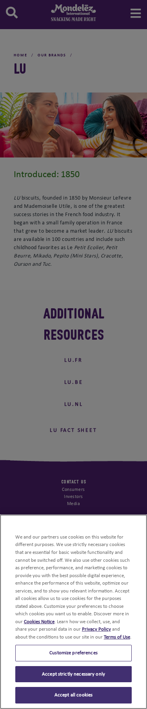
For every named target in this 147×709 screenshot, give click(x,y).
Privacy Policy (96, 629)
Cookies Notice (39, 621)
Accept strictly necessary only (73, 674)
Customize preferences (73, 652)
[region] (73, 612)
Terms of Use (117, 637)
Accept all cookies (73, 695)
